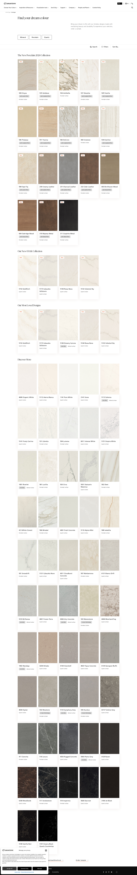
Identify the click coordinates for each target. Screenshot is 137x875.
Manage (39, 868)
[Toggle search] (132, 7)
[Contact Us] (132, 3)
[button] (46, 850)
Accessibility (55, 872)
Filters (106, 47)
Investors (49, 868)
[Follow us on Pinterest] (108, 872)
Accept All (9, 868)
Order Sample (81, 860)
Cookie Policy (17, 872)
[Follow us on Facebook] (103, 872)
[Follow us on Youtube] (111, 872)
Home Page (7, 12)
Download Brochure (53, 860)
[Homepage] (10, 3)
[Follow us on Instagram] (106, 872)
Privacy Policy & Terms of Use (27, 872)
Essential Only (24, 868)
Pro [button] (119, 3)
